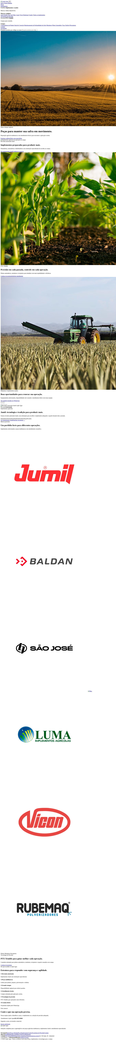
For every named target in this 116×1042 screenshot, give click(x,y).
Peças (2, 4)
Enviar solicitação (5, 1024)
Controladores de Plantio (7, 25)
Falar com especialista (16, 138)
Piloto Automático (57, 25)
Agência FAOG (24, 1037)
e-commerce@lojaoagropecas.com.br (29, 1036)
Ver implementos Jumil (7, 420)
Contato (3, 27)
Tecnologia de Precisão (7, 16)
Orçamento (4, 28)
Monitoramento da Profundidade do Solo (35, 25)
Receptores (73, 25)
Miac (14, 15)
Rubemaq (25, 15)
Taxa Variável (66, 25)
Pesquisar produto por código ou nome (11, 30)
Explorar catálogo (5, 138)
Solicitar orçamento (19, 420)
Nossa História (8, 3)
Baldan (6, 15)
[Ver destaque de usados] (6, 404)
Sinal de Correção (19, 25)
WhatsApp (17, 1036)
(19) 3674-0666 (9, 1036)
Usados (31, 15)
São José (10, 15)
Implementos (4, 6)
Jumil (2, 15)
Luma (17, 15)
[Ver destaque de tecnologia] (4, 404)
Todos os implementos (39, 15)
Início (2, 3)
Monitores (49, 25)
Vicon (21, 15)
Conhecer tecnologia (6, 965)
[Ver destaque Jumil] (3, 404)
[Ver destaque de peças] (1, 404)
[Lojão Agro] (5, 1)
